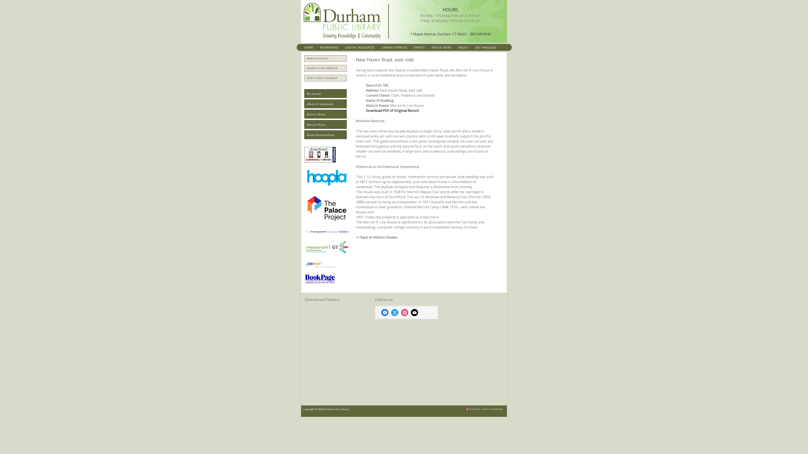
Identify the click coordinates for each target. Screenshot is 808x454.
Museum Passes (316, 125)
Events (419, 47)
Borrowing (329, 47)
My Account (314, 94)
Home (308, 47)
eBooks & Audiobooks (320, 104)
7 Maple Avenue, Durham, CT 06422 (438, 34)
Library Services (394, 47)
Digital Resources (360, 47)
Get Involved (485, 47)
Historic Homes (316, 114)
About (463, 47)
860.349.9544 (480, 34)
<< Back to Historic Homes (376, 237)
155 (385, 85)
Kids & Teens (442, 47)
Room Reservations (321, 135)
